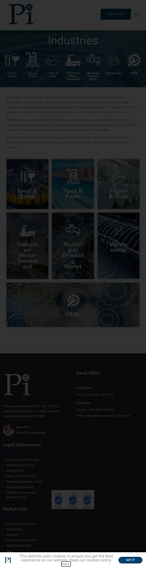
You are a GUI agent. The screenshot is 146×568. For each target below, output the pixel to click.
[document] (73, 284)
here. (66, 564)
